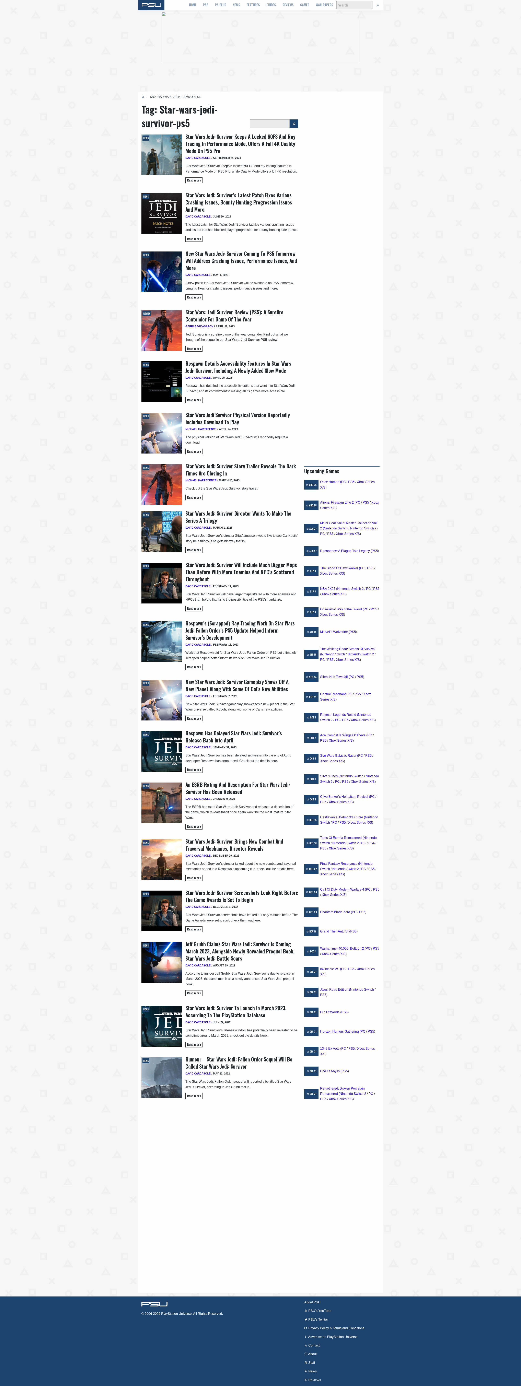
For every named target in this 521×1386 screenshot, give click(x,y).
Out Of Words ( (330, 1012)
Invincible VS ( (330, 969)
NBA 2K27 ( (328, 588)
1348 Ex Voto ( (330, 1048)
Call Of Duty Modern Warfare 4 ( (343, 889)
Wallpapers (324, 4)
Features (253, 4)
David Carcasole (198, 158)
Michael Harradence (201, 429)
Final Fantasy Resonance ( (339, 863)
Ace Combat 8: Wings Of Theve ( (343, 735)
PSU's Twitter (318, 1319)
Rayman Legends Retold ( (339, 714)
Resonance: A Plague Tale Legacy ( (346, 551)
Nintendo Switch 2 (363, 528)
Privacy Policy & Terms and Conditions (336, 1328)
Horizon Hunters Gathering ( (340, 1031)
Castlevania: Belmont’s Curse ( (342, 817)
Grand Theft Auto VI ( (335, 931)
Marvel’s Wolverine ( (335, 632)
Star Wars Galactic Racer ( (339, 755)
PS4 (371, 843)
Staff (311, 1362)
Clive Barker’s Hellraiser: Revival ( (345, 796)
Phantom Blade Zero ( (336, 912)
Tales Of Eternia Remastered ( (341, 837)
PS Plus (220, 4)
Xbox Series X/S (348, 534)
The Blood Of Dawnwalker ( (340, 568)
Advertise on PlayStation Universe (333, 1337)
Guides (271, 4)
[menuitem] (193, 5)
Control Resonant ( (333, 694)
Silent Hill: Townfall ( (335, 677)
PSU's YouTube (319, 1311)
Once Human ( (330, 482)
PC (343, 482)
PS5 (205, 4)
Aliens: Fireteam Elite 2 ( (338, 502)
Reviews (288, 4)
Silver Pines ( (329, 776)
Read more (194, 180)
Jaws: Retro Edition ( (335, 989)
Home (192, 4)
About (312, 1354)
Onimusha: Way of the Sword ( (342, 609)
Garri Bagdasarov (199, 326)
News (236, 4)
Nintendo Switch (336, 528)
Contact (314, 1345)
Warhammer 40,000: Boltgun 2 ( (343, 948)
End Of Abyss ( (330, 1071)
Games (304, 4)
